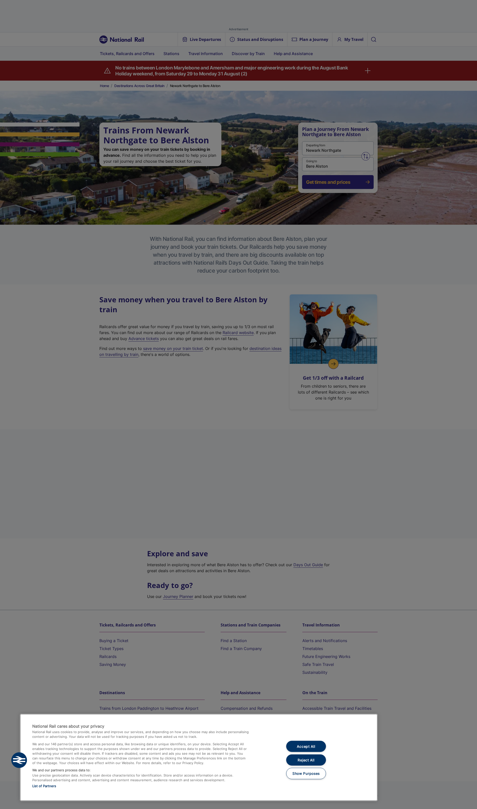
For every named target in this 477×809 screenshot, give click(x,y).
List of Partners (44, 786)
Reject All (306, 760)
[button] (19, 760)
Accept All (306, 746)
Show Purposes (306, 773)
